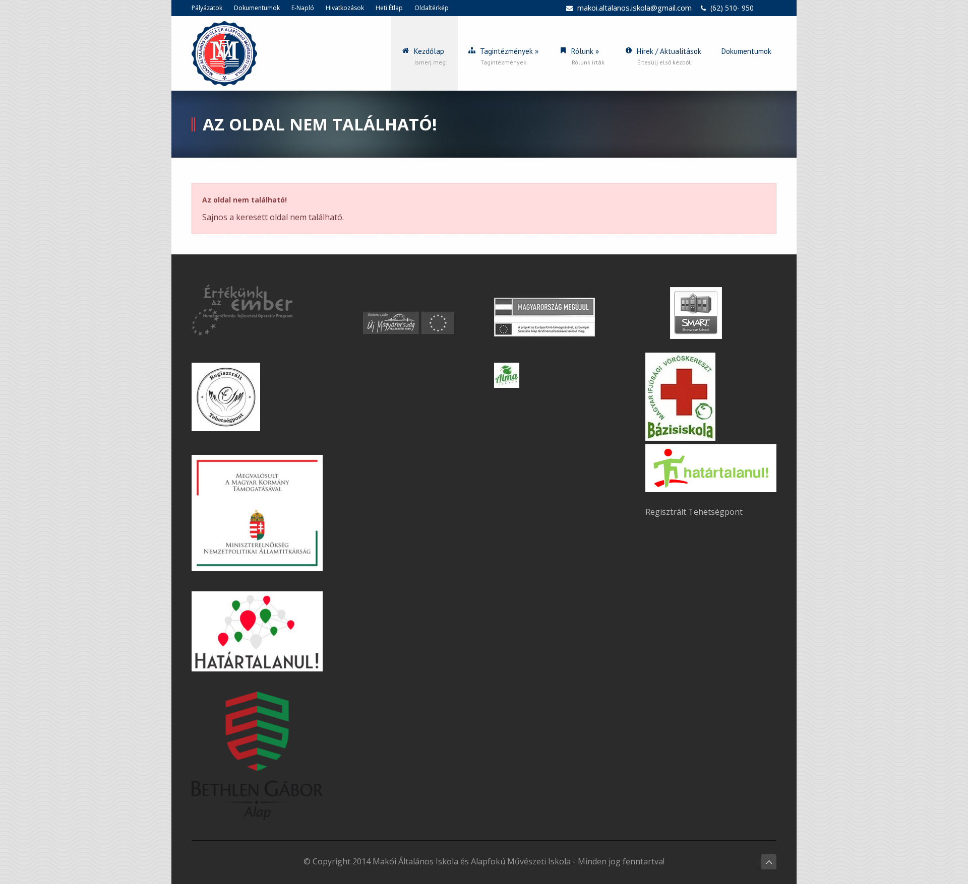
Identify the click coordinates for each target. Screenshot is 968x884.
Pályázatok (207, 8)
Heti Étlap (389, 8)
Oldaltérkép (431, 8)
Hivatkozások (345, 8)
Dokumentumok (257, 8)
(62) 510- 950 (732, 8)
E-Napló (302, 8)
